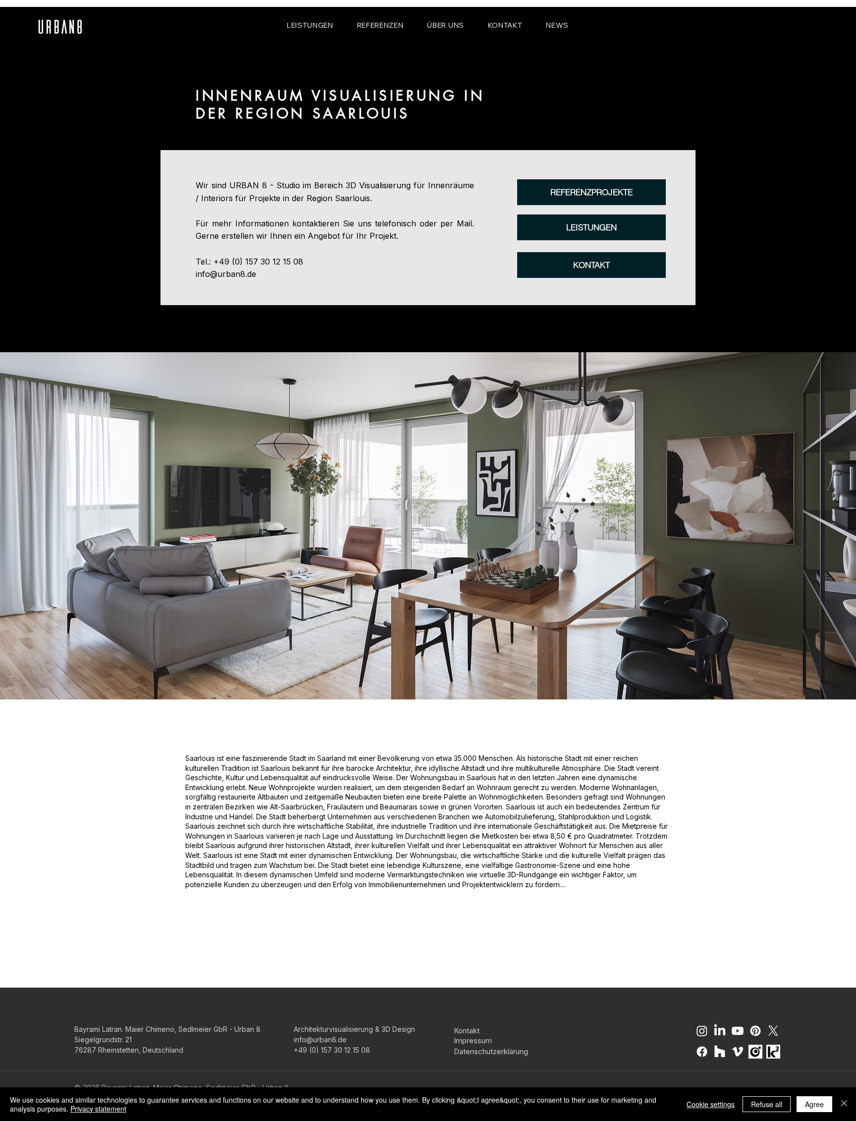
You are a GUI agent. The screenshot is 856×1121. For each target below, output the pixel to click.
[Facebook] (702, 1052)
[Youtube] (738, 1031)
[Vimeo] (738, 1052)
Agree (814, 1104)
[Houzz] (720, 1052)
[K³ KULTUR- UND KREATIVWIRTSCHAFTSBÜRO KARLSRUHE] (773, 1052)
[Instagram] (702, 1031)
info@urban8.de (226, 274)
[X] (773, 1031)
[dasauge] (755, 1052)
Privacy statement (98, 1109)
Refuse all (766, 1104)
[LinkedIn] (720, 1031)
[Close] (844, 1104)
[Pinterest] (755, 1031)
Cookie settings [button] (711, 1104)
